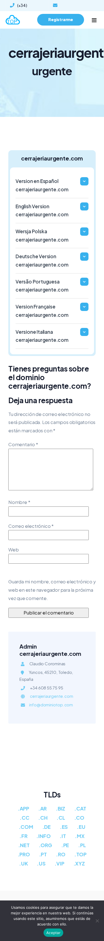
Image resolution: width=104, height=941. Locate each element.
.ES (64, 827)
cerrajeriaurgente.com (51, 696)
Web (13, 550)
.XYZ (79, 863)
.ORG (45, 845)
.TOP (80, 854)
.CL (61, 817)
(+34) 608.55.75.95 (23, 6)
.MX (79, 836)
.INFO (43, 836)
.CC (24, 817)
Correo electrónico (31, 526)
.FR (23, 836)
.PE (65, 845)
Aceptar (53, 932)
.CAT (80, 808)
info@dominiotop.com (73, 5)
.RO (60, 854)
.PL (82, 845)
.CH (42, 817)
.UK (23, 863)
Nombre (19, 502)
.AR (42, 808)
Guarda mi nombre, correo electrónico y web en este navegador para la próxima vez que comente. (51, 590)
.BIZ (60, 808)
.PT (43, 854)
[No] (97, 921)
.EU (81, 827)
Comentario (23, 444)
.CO (79, 817)
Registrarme (60, 19)
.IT (63, 836)
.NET (24, 845)
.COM (26, 827)
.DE (46, 827)
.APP (23, 808)
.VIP (59, 863)
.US (41, 863)
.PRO (24, 854)
